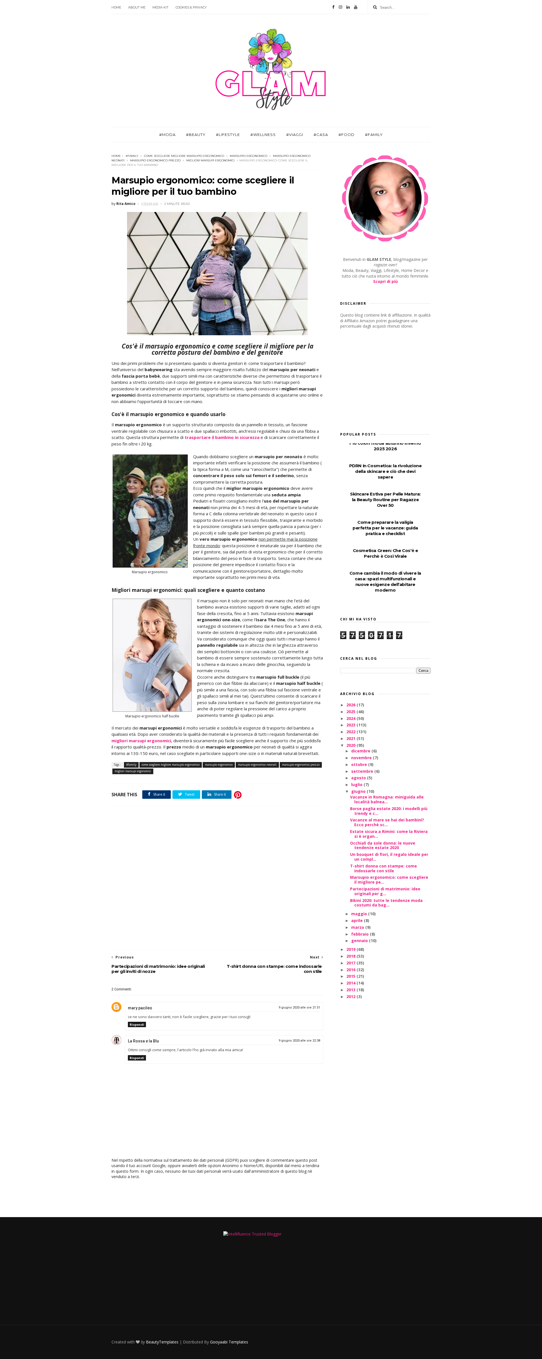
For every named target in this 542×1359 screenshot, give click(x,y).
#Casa (321, 134)
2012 (351, 996)
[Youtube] (355, 7)
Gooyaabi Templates (229, 1342)
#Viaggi (294, 134)
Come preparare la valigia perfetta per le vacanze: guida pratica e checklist (385, 528)
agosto (359, 777)
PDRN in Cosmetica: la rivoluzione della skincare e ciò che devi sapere (385, 471)
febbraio (360, 934)
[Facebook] (333, 7)
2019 (351, 949)
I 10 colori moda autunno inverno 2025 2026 (385, 445)
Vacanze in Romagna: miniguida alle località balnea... (387, 799)
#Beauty (196, 134)
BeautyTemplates (162, 1342)
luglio (357, 784)
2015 (351, 976)
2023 (351, 725)
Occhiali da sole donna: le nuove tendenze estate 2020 (382, 845)
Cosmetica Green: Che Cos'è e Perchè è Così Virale (385, 553)
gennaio (360, 940)
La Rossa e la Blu (143, 1041)
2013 (351, 989)
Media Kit (160, 7)
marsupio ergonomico (248, 156)
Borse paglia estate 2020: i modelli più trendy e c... (388, 811)
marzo (358, 927)
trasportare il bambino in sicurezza (222, 437)
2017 (351, 963)
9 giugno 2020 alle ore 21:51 (299, 1007)
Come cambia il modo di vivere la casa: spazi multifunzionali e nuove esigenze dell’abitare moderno (385, 581)
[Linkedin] (348, 7)
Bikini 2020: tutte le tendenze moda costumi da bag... (386, 903)
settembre (362, 771)
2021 (351, 738)
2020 (351, 745)
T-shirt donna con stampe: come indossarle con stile (383, 868)
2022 (351, 731)
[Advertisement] (217, 878)
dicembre (361, 751)
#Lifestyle (228, 134)
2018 (351, 956)
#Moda (167, 134)
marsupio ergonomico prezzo (155, 160)
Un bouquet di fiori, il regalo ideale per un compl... (389, 857)
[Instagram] (340, 7)
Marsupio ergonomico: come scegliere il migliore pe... (389, 880)
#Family (374, 134)
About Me (136, 7)
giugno (359, 791)
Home (116, 7)
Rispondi (137, 1024)
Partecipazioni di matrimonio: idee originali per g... (385, 891)
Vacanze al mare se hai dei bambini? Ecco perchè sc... (387, 822)
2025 (351, 711)
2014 (351, 983)
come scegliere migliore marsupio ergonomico (184, 156)
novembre (362, 757)
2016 (351, 969)
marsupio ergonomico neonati (257, 765)
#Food (346, 134)
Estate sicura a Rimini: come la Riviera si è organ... (389, 834)
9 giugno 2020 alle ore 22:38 (299, 1040)
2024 (351, 718)
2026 (351, 704)
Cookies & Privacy (191, 7)
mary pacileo (140, 1008)
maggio (359, 913)
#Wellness (263, 134)
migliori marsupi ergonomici (210, 160)
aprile (357, 920)
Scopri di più (385, 281)
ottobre (359, 764)
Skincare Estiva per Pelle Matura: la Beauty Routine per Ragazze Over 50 (385, 499)
